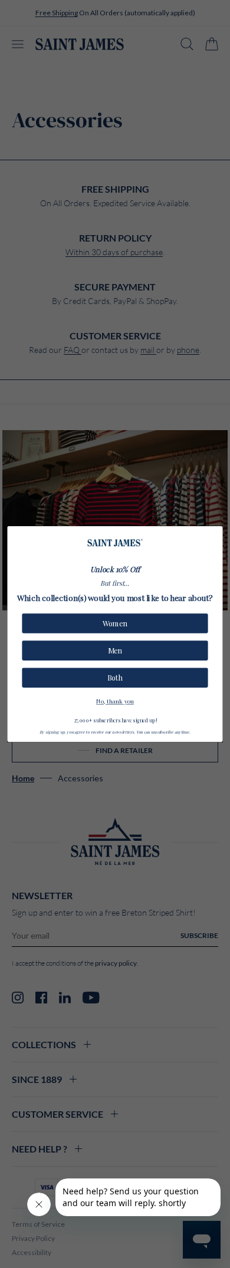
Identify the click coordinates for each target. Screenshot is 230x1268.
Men (115, 650)
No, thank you (115, 700)
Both (115, 678)
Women (115, 623)
